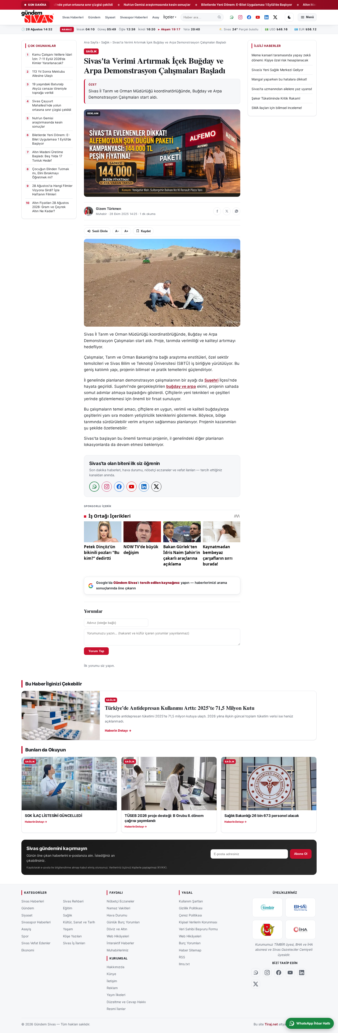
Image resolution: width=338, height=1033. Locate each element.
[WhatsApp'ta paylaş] (236, 211)
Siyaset (110, 17)
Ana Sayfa (91, 42)
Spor (25, 936)
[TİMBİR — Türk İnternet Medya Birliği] (267, 907)
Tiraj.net (271, 1024)
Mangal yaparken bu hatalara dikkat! (279, 79)
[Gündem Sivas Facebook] (249, 17)
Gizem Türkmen (108, 209)
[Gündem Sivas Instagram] (240, 17)
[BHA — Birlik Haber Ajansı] (300, 907)
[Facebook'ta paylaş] (217, 211)
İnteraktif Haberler (120, 943)
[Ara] (219, 17)
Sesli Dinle (100, 231)
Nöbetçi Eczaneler (120, 901)
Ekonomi (27, 950)
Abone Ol (300, 854)
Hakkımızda (115, 967)
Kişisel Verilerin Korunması (198, 922)
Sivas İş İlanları (74, 943)
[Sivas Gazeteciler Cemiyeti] (267, 929)
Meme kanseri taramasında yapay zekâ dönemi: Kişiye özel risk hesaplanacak (281, 57)
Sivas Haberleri (72, 17)
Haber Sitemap (190, 950)
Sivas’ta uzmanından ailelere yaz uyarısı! (282, 89)
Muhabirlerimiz (118, 950)
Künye (111, 974)
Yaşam (68, 929)
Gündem (94, 17)
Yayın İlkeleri (116, 995)
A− (117, 231)
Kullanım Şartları (191, 901)
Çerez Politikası (190, 915)
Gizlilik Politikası (190, 908)
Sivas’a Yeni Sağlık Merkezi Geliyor (277, 70)
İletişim (112, 981)
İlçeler (169, 17)
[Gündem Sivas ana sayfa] (38, 17)
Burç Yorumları (190, 943)
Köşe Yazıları (72, 936)
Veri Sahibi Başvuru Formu (198, 929)
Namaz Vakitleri (118, 908)
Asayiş (156, 17)
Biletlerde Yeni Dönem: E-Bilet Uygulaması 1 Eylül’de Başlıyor (215, 4)
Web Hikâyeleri (118, 936)
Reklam (112, 988)
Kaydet (146, 231)
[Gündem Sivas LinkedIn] (266, 17)
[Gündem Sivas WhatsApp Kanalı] (231, 17)
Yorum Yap (96, 651)
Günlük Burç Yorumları (123, 922)
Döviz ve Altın (117, 929)
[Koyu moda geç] (289, 17)
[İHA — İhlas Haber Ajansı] (300, 929)
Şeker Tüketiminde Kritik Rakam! (276, 98)
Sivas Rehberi (73, 901)
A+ (126, 231)
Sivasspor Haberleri (134, 17)
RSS (182, 957)
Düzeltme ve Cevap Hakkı (126, 1002)
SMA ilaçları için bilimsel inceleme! (277, 108)
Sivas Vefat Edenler (35, 943)
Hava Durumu (117, 915)
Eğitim (67, 908)
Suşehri (211, 380)
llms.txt (184, 964)
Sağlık (105, 42)
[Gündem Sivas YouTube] (257, 17)
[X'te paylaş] (227, 211)
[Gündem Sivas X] (275, 17)
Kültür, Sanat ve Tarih (79, 922)
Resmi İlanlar (116, 1009)
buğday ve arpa (181, 386)
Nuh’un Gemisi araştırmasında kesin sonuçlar (125, 4)
